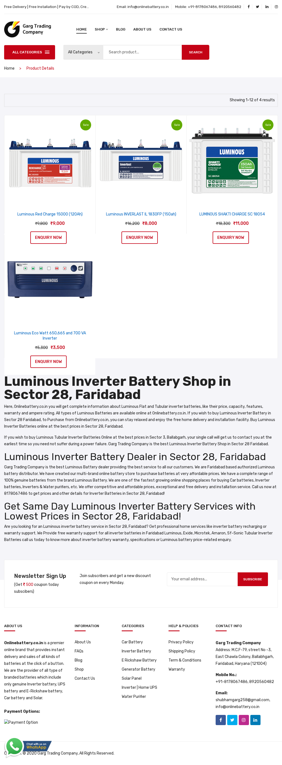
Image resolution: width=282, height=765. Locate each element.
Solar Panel (132, 678)
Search (195, 52)
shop (100, 29)
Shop (79, 669)
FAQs (79, 651)
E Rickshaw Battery (139, 660)
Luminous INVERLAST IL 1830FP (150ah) (141, 214)
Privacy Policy (181, 642)
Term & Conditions (185, 660)
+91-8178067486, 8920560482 (214, 7)
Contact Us (170, 29)
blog (120, 29)
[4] (10, 99)
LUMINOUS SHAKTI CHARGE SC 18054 (232, 214)
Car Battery (132, 642)
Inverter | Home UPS (139, 687)
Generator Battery (138, 669)
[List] (20, 99)
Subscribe (252, 579)
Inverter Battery (136, 651)
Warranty (177, 669)
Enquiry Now (48, 237)
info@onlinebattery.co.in (148, 7)
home (81, 29)
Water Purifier (134, 696)
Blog (78, 660)
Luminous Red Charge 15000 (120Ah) (50, 214)
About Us (142, 29)
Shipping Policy (182, 651)
